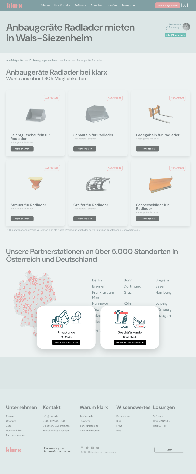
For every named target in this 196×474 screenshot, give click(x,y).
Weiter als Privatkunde (66, 342)
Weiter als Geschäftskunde (129, 342)
